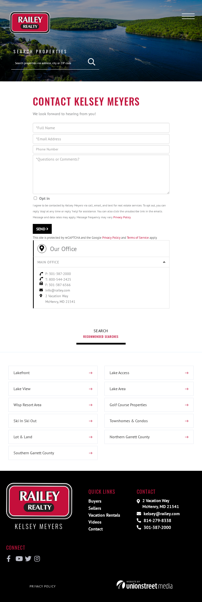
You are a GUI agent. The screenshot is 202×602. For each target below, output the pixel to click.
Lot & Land (23, 436)
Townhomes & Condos (129, 420)
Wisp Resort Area (27, 404)
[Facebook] (8, 559)
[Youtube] (18, 559)
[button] (92, 62)
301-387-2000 (156, 527)
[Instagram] (36, 559)
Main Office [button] (48, 262)
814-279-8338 (156, 520)
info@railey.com (57, 290)
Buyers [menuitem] (94, 501)
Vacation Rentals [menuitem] (104, 515)
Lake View (22, 388)
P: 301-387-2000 (58, 274)
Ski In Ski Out (25, 420)
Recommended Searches (100, 336)
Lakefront (22, 372)
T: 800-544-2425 (58, 279)
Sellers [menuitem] (94, 508)
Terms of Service (138, 238)
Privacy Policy (122, 217)
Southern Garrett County (34, 452)
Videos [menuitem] (94, 522)
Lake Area (118, 388)
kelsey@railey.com (161, 513)
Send (41, 228)
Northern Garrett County (130, 436)
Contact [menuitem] (95, 529)
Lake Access (119, 372)
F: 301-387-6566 (58, 285)
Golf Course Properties (128, 404)
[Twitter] (27, 559)
